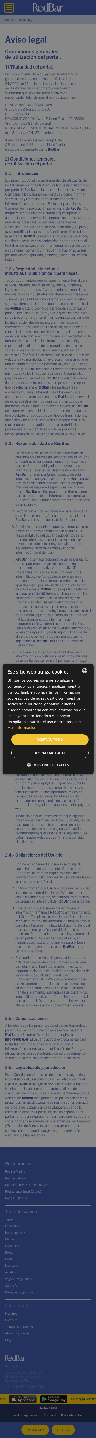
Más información (21, 727)
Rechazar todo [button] (50, 752)
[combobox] (84, 670)
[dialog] (47, 719)
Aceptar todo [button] (50, 739)
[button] (48, 765)
